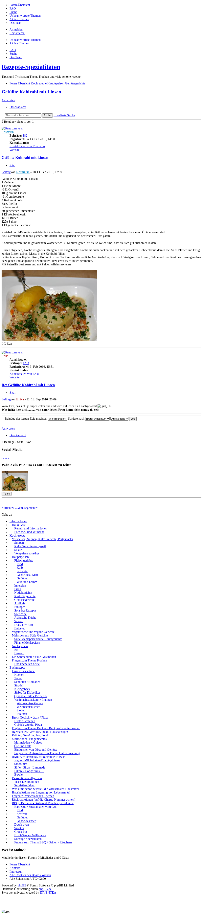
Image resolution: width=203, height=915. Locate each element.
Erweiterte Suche (64, 115)
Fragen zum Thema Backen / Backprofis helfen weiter (46, 728)
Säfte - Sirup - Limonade (29, 767)
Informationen (18, 521)
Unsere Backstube (23, 671)
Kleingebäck (22, 689)
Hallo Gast (18, 524)
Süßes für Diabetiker (27, 692)
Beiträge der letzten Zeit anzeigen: (26, 418)
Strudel (18, 685)
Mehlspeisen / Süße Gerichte (30, 635)
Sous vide (20, 614)
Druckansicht (18, 107)
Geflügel (22, 578)
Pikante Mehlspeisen (27, 642)
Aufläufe (19, 603)
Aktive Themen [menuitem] (19, 19)
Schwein (22, 571)
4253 (26, 363)
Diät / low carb (23, 624)
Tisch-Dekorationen (26, 781)
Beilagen (19, 628)
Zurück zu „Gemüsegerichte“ (20, 507)
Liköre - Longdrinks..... (29, 771)
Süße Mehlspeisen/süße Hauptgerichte (38, 639)
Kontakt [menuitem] (15, 868)
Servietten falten (24, 785)
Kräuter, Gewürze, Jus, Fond (30, 735)
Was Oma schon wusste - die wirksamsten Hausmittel (45, 789)
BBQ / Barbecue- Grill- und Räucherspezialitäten (43, 803)
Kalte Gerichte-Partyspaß (30, 546)
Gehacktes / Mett (27, 574)
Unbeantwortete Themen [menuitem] (25, 15)
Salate (18, 549)
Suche (47, 115)
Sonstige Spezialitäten (28, 838)
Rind (20, 564)
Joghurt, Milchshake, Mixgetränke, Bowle (38, 756)
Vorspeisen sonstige (26, 553)
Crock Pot (20, 831)
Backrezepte (17, 667)
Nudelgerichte (23, 592)
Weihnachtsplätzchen (30, 703)
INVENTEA (48, 892)
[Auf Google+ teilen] (5, 457)
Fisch (17, 589)
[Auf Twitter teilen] (3, 457)
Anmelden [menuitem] (16, 29)
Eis (16, 649)
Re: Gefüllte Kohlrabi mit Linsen (28, 385)
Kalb (20, 567)
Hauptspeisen (20, 557)
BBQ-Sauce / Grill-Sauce (30, 835)
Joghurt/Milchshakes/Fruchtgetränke (37, 760)
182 (25, 135)
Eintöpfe (19, 607)
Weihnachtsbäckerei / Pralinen (33, 699)
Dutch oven (21, 824)
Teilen (6, 493)
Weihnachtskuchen (28, 706)
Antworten (8, 100)
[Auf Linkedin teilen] (6, 457)
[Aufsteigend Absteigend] (119, 418)
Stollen (21, 710)
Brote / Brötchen (24, 721)
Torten (18, 678)
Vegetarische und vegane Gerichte (33, 632)
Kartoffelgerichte (24, 596)
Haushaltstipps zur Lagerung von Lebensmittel (41, 792)
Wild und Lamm (27, 582)
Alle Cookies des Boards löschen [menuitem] (30, 875)
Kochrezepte (17, 535)
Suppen (19, 542)
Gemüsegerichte (24, 599)
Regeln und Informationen (30, 528)
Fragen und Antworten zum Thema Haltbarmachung (47, 753)
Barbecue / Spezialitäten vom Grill (35, 806)
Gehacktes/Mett (26, 821)
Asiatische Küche (25, 617)
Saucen (18, 621)
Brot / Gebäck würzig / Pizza (30, 717)
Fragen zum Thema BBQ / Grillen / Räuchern (43, 842)
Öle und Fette (22, 746)
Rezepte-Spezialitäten (31, 66)
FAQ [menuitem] (13, 8)
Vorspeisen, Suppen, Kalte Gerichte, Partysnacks (42, 539)
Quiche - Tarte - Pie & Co (30, 696)
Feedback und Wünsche (29, 532)
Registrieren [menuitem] (17, 33)
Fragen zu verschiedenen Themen (33, 796)
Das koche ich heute (27, 664)
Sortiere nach (76, 418)
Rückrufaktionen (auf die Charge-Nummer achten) (43, 799)
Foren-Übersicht (20, 864)
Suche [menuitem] (13, 12)
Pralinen (22, 714)
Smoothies (20, 764)
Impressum (16, 871)
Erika (5, 356)
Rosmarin (8, 132)
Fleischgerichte (23, 560)
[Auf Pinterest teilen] (8, 457)
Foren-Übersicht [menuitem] (20, 5)
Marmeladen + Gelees (28, 742)
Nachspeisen (20, 646)
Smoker (19, 828)
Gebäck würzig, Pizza (28, 724)
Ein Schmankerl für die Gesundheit (34, 656)
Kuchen (19, 674)
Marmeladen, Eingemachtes (29, 739)
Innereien (20, 585)
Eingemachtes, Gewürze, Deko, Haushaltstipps (39, 731)
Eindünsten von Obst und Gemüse (35, 749)
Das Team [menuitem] (16, 22)
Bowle (18, 774)
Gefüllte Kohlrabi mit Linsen (31, 91)
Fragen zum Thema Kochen (29, 660)
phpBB (22, 885)
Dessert (19, 653)
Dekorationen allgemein (27, 778)
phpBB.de (45, 889)
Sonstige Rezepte (25, 610)
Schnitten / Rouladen (27, 681)
